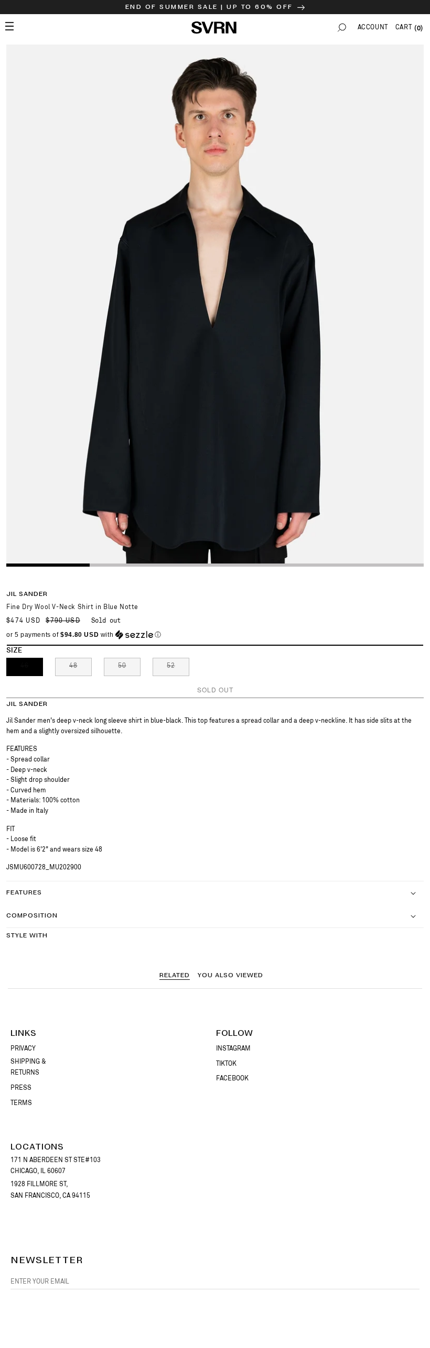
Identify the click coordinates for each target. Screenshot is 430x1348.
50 (129, 668)
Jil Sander (27, 594)
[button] (342, 27)
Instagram (233, 1048)
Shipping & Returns (28, 1067)
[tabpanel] (215, 305)
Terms (21, 1103)
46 (31, 668)
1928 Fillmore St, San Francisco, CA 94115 (50, 1189)
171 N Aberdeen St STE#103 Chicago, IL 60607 (55, 1165)
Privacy (23, 1048)
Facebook (232, 1078)
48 (80, 668)
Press (20, 1087)
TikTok (226, 1063)
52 (178, 668)
